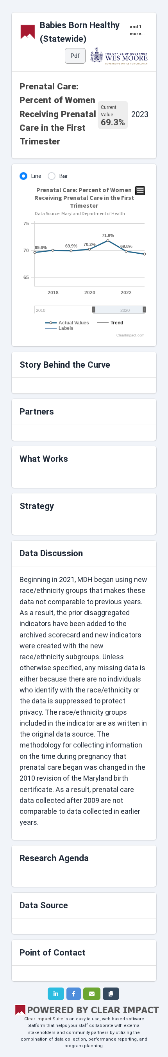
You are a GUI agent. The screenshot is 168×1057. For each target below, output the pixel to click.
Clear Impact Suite (43, 1018)
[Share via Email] (91, 994)
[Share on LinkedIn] (56, 994)
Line (36, 176)
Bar (63, 176)
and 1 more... (137, 30)
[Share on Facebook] (73, 994)
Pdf (75, 56)
